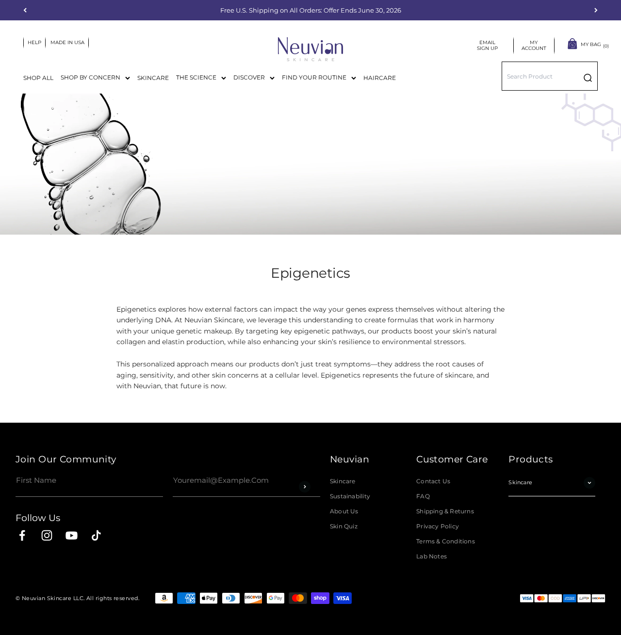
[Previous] (25, 10)
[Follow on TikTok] (96, 535)
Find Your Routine (314, 77)
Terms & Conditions (445, 541)
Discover (249, 77)
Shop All (38, 77)
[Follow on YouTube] (71, 535)
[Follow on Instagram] (46, 535)
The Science (196, 77)
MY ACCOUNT (534, 45)
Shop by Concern (90, 77)
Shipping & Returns (445, 511)
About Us (344, 511)
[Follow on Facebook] (22, 535)
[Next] (596, 10)
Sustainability (350, 496)
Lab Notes (431, 556)
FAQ (423, 496)
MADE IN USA (67, 42)
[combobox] (550, 76)
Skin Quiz (344, 526)
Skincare (153, 77)
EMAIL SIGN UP (489, 45)
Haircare (379, 77)
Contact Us (433, 481)
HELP (34, 42)
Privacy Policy (437, 526)
